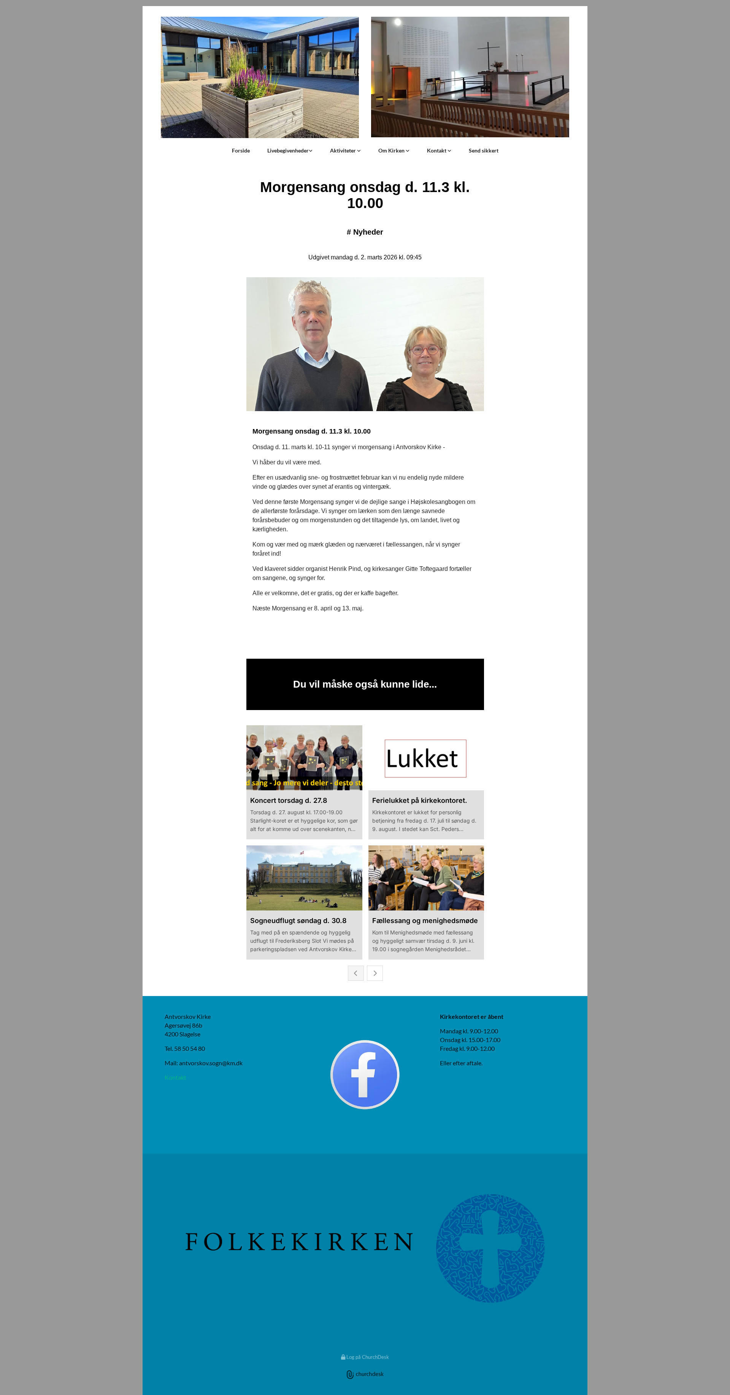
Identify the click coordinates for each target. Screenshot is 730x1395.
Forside (241, 150)
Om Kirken (392, 150)
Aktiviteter (343, 150)
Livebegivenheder (288, 150)
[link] (290, 150)
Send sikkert (483, 150)
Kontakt (437, 150)
